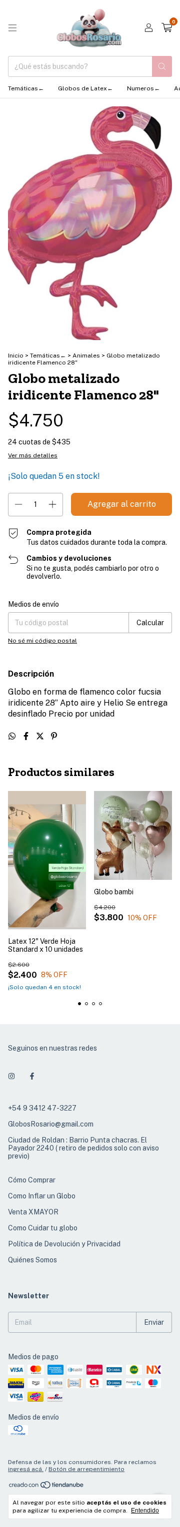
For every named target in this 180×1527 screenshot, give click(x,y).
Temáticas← (26, 88)
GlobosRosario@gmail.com (51, 1124)
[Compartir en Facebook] (27, 736)
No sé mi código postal (42, 640)
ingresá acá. (26, 1469)
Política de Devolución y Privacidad (64, 1244)
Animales (87, 355)
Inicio (16, 355)
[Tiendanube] (47, 1487)
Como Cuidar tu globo (43, 1228)
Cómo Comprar (32, 1180)
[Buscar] (162, 66)
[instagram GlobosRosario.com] (11, 1076)
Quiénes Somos (32, 1260)
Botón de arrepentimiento (86, 1469)
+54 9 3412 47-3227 (42, 1108)
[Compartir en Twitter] (41, 736)
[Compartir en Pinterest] (54, 736)
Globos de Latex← (85, 88)
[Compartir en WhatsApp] (13, 736)
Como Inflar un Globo (42, 1196)
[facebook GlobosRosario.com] (32, 1076)
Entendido (145, 1510)
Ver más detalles (33, 455)
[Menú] (12, 27)
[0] (167, 28)
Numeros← (143, 88)
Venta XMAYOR (33, 1212)
